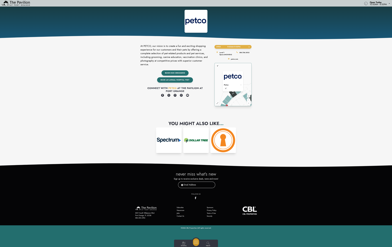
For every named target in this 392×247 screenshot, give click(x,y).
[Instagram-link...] (169, 140)
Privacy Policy (211, 210)
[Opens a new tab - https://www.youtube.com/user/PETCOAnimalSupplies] (187, 95)
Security (209, 216)
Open (228, 47)
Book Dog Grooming (175, 73)
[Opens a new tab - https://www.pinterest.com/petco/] (175, 95)
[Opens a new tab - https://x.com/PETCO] (168, 95)
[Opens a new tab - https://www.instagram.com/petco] (181, 95)
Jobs (178, 213)
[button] (379, 3)
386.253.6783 (140, 218)
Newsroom (180, 210)
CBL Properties (191, 228)
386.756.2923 (244, 53)
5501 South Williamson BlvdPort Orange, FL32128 (144, 214)
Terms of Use (211, 213)
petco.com (234, 59)
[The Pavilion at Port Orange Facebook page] (196, 197)
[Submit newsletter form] (211, 185)
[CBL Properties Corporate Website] (242, 211)
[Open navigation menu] (196, 242)
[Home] (147, 3)
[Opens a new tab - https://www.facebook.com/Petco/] (162, 95)
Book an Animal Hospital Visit (175, 80)
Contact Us (180, 216)
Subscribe (180, 207)
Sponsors (210, 207)
